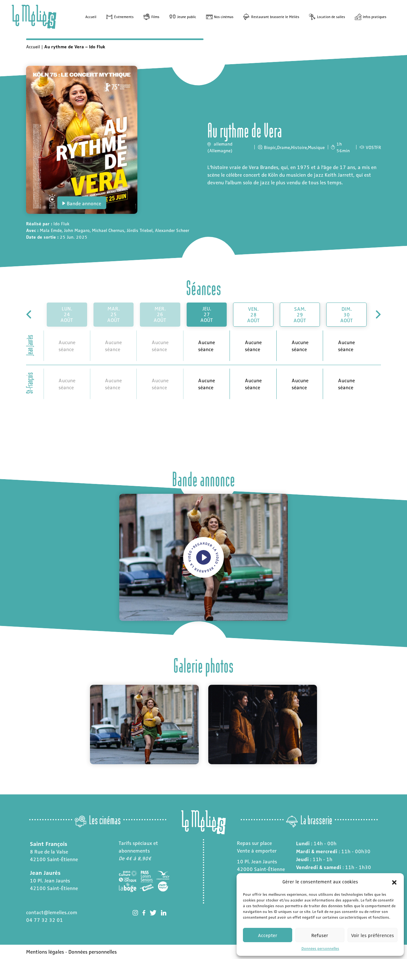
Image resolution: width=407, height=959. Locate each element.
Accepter (267, 935)
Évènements (124, 16)
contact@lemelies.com (51, 912)
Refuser (319, 935)
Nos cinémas (223, 16)
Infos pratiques (374, 16)
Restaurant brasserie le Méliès (275, 16)
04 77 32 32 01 (44, 919)
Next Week (377, 314)
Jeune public (186, 16)
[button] (394, 881)
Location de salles (331, 16)
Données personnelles (320, 948)
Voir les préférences (372, 935)
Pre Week (29, 314)
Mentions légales (45, 951)
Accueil (90, 16)
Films (155, 16)
